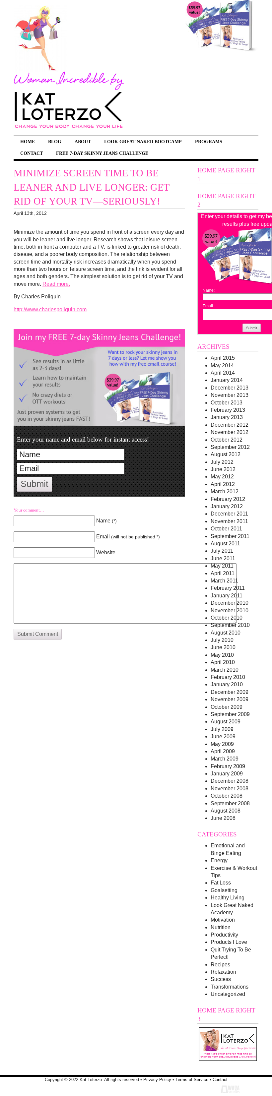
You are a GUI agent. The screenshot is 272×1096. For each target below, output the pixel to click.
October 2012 (226, 440)
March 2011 (224, 580)
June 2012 (223, 469)
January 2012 (227, 506)
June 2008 (223, 818)
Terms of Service (191, 1079)
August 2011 (225, 543)
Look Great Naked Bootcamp (143, 141)
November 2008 (229, 788)
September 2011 (230, 536)
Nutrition (221, 927)
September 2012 (230, 447)
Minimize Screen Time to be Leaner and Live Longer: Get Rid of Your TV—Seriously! (91, 187)
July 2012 (222, 462)
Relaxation (223, 972)
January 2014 (227, 380)
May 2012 (222, 476)
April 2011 (223, 573)
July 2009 (222, 729)
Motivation (223, 920)
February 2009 (228, 766)
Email (128, 536)
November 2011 (229, 521)
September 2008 (230, 803)
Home (27, 141)
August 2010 (225, 633)
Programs (208, 141)
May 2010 (222, 655)
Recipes (220, 964)
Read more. (56, 284)
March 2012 (224, 491)
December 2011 (229, 514)
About (83, 141)
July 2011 (222, 551)
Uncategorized (228, 994)
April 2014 (223, 373)
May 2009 (222, 744)
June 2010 (223, 647)
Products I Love (229, 942)
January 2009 (227, 773)
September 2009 (230, 714)
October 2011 (226, 528)
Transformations (229, 987)
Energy (219, 860)
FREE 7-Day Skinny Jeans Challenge (102, 153)
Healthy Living (227, 897)
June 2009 (223, 736)
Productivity (224, 935)
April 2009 (223, 751)
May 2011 (222, 566)
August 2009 (225, 721)
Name (106, 520)
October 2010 (226, 618)
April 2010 (223, 662)
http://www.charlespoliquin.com (50, 309)
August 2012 (225, 454)
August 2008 (225, 811)
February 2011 (228, 588)
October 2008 (226, 796)
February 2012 (228, 499)
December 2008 (229, 781)
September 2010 (230, 625)
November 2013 (229, 395)
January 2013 (227, 417)
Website (105, 552)
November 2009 (229, 699)
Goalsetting (224, 890)
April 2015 (223, 358)
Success (221, 979)
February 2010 (228, 677)
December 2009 (229, 692)
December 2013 (229, 388)
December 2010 (229, 603)
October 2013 (226, 402)
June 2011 (223, 558)
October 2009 (226, 707)
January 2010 (227, 684)
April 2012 (223, 484)
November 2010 (229, 610)
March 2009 (224, 758)
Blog (54, 141)
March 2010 (224, 670)
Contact (31, 153)
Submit (34, 484)
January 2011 (226, 595)
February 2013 (228, 410)
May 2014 (222, 365)
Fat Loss (221, 882)
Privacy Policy (157, 1079)
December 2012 (229, 425)
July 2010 (222, 640)
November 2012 (229, 432)
